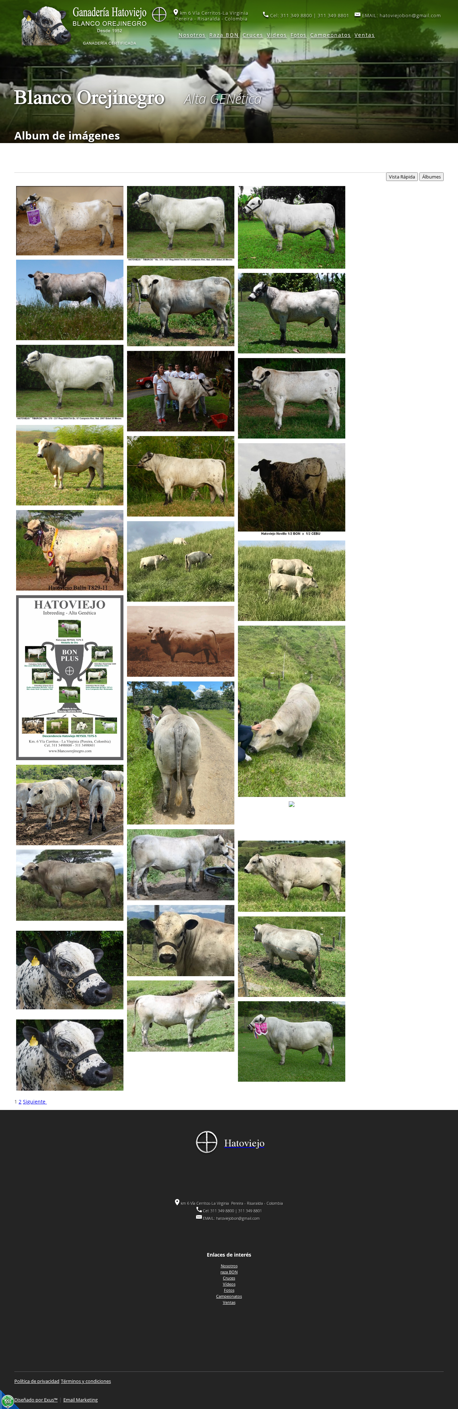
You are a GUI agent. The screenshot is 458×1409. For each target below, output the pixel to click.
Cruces (253, 34)
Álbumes (431, 176)
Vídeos (229, 1284)
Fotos (299, 34)
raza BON (229, 1272)
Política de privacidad (36, 1381)
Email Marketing (80, 1399)
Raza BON (224, 34)
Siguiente (35, 1101)
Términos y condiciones (86, 1381)
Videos (277, 34)
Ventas (365, 34)
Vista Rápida (402, 176)
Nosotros (192, 34)
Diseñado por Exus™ (36, 1399)
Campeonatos (330, 34)
